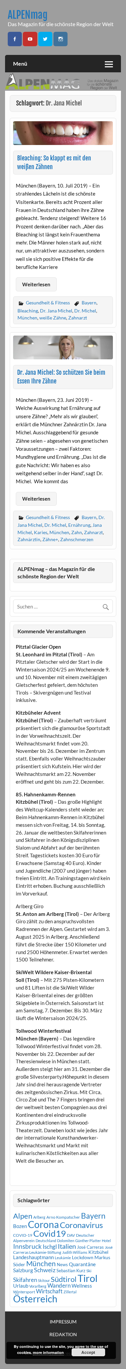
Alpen (22, 1216)
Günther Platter (88, 1240)
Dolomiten (65, 1240)
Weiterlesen (36, 284)
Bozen (20, 1226)
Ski (88, 1270)
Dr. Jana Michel (56, 310)
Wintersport (24, 1291)
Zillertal (70, 1292)
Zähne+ (50, 539)
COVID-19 (22, 1235)
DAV (71, 1235)
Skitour (44, 1280)
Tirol (87, 1278)
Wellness (82, 1286)
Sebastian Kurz (70, 1270)
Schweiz (44, 1270)
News (62, 1264)
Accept (88, 1352)
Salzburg (23, 1270)
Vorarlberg (37, 1286)
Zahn (76, 532)
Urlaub (20, 1286)
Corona (43, 1224)
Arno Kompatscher (63, 1217)
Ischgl (50, 1246)
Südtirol (64, 1279)
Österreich (35, 1298)
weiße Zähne (52, 317)
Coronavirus (81, 1225)
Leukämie (63, 1257)
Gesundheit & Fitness (48, 302)
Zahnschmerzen (76, 539)
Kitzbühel (98, 1252)
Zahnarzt (77, 317)
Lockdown (82, 1257)
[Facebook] (15, 39)
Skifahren (25, 1279)
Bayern (89, 302)
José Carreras (90, 1247)
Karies (40, 532)
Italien (67, 1246)
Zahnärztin (28, 539)
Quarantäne (82, 1264)
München (27, 317)
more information (48, 1352)
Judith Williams (74, 1252)
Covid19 (49, 1233)
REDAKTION (63, 1334)
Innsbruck (27, 1246)
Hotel (106, 1240)
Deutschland (46, 1240)
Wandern (59, 1285)
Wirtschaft (49, 1291)
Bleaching (27, 310)
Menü (20, 63)
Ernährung (79, 525)
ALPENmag (28, 14)
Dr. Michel (85, 310)
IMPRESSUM (63, 1321)
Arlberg (39, 1217)
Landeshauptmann (33, 1257)
